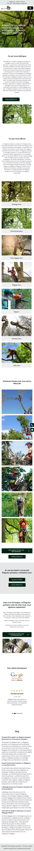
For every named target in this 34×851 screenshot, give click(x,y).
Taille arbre (16, 365)
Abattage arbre (16, 204)
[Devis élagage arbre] (17, 245)
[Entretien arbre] (17, 326)
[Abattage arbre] (17, 191)
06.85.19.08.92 (20, 2)
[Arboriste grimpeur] (17, 218)
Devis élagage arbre (16, 258)
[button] (12, 713)
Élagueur (16, 312)
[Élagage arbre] (17, 272)
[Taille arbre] (17, 352)
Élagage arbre (16, 285)
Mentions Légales (28, 846)
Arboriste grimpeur (17, 231)
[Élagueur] (17, 299)
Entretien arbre (16, 339)
